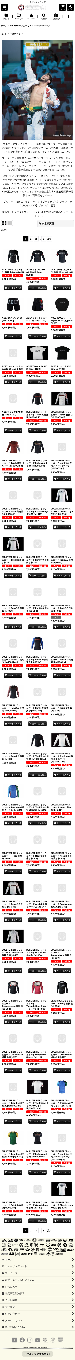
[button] (4, 7)
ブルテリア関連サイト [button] (38, 1353)
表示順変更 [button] (48, 223)
